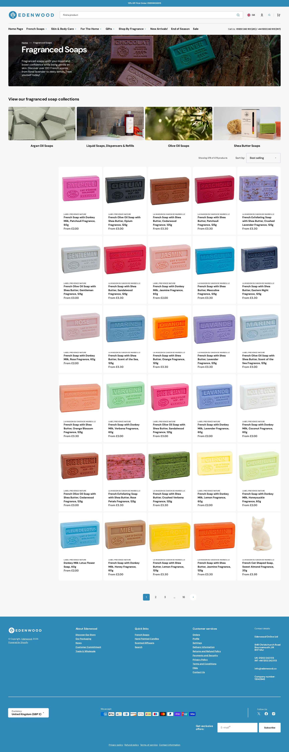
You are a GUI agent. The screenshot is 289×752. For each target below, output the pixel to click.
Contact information (169, 744)
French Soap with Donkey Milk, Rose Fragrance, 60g (79, 357)
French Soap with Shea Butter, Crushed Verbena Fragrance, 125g (168, 497)
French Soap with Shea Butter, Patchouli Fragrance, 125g (212, 221)
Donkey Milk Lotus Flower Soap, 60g (79, 564)
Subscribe (269, 727)
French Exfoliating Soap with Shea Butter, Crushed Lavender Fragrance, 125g (258, 221)
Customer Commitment (88, 647)
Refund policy (131, 744)
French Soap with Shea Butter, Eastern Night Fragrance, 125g (256, 290)
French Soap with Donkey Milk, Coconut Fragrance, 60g (257, 428)
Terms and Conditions (204, 663)
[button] (262, 15)
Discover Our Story (86, 634)
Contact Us (199, 672)
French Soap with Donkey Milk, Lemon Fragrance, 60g (213, 497)
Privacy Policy (200, 659)
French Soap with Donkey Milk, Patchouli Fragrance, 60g (79, 221)
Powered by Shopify (18, 642)
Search (138, 647)
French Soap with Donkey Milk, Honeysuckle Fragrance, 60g (257, 497)
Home (25, 42)
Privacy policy (116, 744)
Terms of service (149, 744)
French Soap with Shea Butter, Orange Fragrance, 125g (169, 359)
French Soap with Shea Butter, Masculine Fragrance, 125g (212, 290)
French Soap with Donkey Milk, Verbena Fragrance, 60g (123, 428)
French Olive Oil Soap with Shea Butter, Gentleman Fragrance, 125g (80, 290)
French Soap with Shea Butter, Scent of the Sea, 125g (123, 359)
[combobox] (151, 15)
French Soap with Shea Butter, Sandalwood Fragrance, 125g (122, 290)
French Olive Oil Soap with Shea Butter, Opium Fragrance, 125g (124, 221)
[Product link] (80, 201)
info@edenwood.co (266, 668)
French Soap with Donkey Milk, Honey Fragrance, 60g (123, 566)
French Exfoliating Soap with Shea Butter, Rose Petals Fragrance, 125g (122, 497)
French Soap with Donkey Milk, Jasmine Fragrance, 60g (168, 290)
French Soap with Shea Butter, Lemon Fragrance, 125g (168, 566)
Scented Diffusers (144, 642)
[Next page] (193, 597)
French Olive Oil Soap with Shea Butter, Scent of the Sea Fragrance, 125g (258, 359)
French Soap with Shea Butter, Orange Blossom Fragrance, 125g (78, 428)
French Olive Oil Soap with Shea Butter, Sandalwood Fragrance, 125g (169, 428)
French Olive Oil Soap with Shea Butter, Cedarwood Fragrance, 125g (80, 497)
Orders (196, 634)
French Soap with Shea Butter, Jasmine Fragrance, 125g (214, 566)
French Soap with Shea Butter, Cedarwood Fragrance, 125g (167, 221)
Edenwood (26, 638)
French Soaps (142, 634)
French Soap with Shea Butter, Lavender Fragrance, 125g (212, 359)
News (79, 642)
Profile (196, 638)
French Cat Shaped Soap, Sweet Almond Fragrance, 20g (258, 566)
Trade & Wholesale (85, 651)
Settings (197, 642)
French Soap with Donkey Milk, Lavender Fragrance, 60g (213, 428)
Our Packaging (83, 638)
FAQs (195, 668)
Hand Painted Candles (147, 638)
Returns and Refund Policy (207, 651)
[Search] (238, 15)
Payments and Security (205, 655)
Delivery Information (204, 647)
